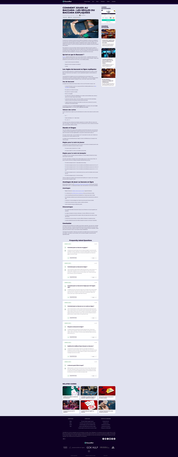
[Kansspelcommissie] (65, 447)
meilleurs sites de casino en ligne (78, 190)
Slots (70, 426)
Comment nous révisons (105, 424)
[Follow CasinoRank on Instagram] (105, 439)
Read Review (108, 21)
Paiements (103, 1)
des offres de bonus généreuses (77, 193)
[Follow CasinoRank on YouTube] (110, 439)
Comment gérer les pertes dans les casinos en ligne (87, 427)
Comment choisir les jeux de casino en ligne (87, 422)
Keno (71, 422)
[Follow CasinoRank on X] (108, 439)
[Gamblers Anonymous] (113, 447)
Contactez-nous (106, 422)
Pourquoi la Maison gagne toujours (87, 421)
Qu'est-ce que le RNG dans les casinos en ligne (87, 426)
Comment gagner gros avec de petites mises (87, 424)
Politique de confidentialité (106, 427)
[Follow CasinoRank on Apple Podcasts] (114, 439)
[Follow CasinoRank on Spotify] (112, 439)
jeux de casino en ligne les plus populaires (81, 184)
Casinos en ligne (87, 1)
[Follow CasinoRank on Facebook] (103, 439)
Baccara (64, 56)
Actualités (113, 1)
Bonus (97, 1)
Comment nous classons (105, 426)
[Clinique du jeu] (105, 447)
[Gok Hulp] (92, 447)
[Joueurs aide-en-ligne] (77, 447)
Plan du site (105, 455)
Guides (108, 1)
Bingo (71, 421)
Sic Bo (71, 424)
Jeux (93, 1)
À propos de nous (106, 421)
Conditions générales (74, 455)
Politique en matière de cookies (90, 455)
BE (63, 438)
